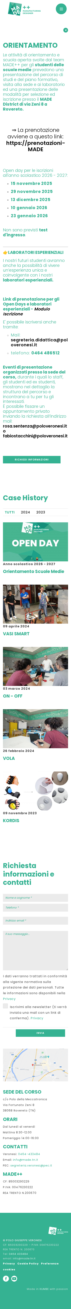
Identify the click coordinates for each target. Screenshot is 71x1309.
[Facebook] (6, 1278)
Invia (40, 1033)
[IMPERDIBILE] (24, 11)
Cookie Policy (28, 1263)
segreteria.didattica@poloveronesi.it (39, 342)
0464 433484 (18, 1254)
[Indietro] (65, 30)
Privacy (9, 999)
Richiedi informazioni (32, 459)
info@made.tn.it (25, 1160)
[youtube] (14, 1278)
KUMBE (44, 1289)
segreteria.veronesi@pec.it (31, 1165)
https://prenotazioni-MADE (35, 146)
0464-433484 (29, 1154)
